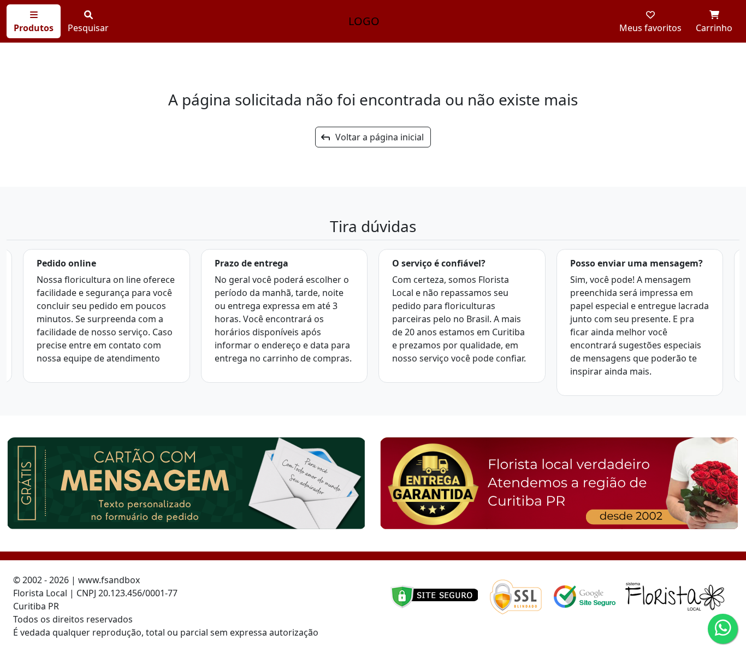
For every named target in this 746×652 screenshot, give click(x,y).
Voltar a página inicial (376, 137)
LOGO (364, 21)
